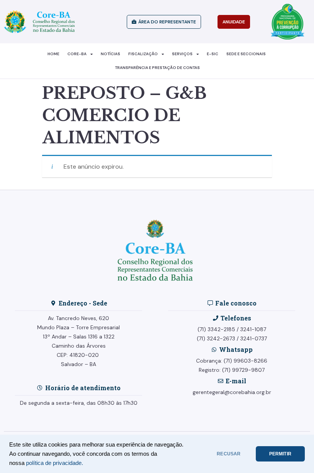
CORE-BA (77, 53)
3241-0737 (253, 338)
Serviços (182, 53)
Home (53, 53)
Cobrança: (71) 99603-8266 (231, 360)
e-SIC (212, 53)
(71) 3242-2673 (216, 338)
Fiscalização (143, 53)
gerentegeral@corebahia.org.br (232, 392)
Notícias (110, 53)
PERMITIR (280, 454)
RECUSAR (228, 454)
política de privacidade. (54, 463)
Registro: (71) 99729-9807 (232, 369)
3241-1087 (253, 329)
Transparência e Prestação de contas (157, 67)
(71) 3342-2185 (216, 329)
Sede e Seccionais (246, 53)
